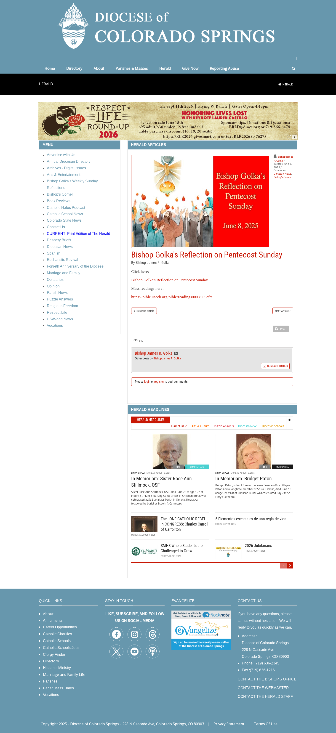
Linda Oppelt (138, 473)
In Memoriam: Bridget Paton (243, 478)
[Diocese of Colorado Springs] (168, 25)
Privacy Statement (228, 723)
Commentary (197, 466)
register (159, 381)
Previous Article (145, 311)
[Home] (279, 84)
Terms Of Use (265, 723)
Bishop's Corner (282, 177)
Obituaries (282, 466)
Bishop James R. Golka (167, 358)
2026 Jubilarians (258, 545)
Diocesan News (282, 173)
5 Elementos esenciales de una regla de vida (250, 518)
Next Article (282, 311)
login (147, 381)
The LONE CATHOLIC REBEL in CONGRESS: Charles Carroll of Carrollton (184, 524)
